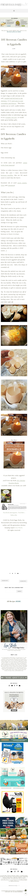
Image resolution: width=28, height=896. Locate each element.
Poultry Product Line (8, 877)
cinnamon (11, 185)
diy (14, 48)
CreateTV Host (3, 875)
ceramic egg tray (11, 117)
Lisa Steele (18, 527)
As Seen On (2, 876)
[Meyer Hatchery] (14, 839)
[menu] (14, 11)
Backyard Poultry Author (13, 875)
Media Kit (25, 876)
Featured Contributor (18, 876)
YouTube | (21, 512)
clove (2, 185)
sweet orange (22, 183)
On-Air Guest (9, 876)
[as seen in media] (14, 861)
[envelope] (19, 685)
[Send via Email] (17, 573)
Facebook (6, 512)
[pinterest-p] (16, 685)
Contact (23, 877)
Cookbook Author (24, 875)
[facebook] (14, 685)
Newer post (5, 580)
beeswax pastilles (7, 175)
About (20, 877)
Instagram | (14, 512)
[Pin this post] (15, 573)
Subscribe (14, 515)
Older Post (23, 581)
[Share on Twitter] (12, 573)
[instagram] (9, 685)
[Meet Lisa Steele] (14, 648)
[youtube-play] (12, 685)
